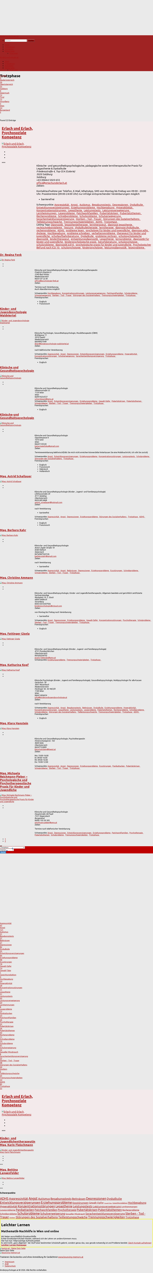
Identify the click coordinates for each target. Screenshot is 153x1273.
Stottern (12, 1217)
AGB (7, 1264)
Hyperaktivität (8, 1206)
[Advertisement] (71, 16)
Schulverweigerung (52, 1213)
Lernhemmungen (129, 1206)
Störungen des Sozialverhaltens (37, 1217)
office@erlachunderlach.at (51, 182)
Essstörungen (80, 1202)
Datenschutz (10, 1266)
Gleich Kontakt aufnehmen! (139, 1243)
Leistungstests (82, 1206)
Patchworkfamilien (46, 1209)
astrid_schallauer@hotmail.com (48, 502)
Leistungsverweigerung (107, 1206)
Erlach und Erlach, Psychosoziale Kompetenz (17, 132)
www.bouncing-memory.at (70, 1257)
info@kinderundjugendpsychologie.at (51, 697)
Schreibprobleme (8, 1214)
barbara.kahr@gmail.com (45, 556)
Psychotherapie (67, 1209)
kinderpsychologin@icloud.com (48, 606)
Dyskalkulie (114, 1198)
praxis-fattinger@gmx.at (45, 658)
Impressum (9, 1262)
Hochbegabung (137, 1202)
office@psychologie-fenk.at (47, 281)
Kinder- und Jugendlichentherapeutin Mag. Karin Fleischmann (17, 1141)
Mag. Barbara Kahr (13, 530)
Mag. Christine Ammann (16, 577)
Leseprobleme (7, 1210)
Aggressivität (18, 1198)
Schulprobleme (28, 1213)
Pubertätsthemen (110, 1209)
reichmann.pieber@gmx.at (46, 822)
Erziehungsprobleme (56, 1202)
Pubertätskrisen (87, 1209)
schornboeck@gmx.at (44, 399)
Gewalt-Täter (108, 1203)
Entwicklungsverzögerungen (20, 1202)
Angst (33, 1198)
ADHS (4, 1198)
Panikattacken (25, 1209)
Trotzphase (10, 47)
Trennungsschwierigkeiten (106, 1217)
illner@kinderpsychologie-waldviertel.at (52, 344)
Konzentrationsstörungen (36, 1206)
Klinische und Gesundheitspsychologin (17, 369)
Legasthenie (64, 1206)
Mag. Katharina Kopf (14, 664)
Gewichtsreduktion (119, 1203)
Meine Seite (10, 51)
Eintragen (14, 53)
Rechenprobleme (130, 1210)
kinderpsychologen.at (9, 36)
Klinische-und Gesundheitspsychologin (17, 416)
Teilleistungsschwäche (73, 1217)
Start (7, 45)
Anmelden (9, 49)
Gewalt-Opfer (96, 1203)
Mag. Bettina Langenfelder (9, 1171)
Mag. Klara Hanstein (14, 723)
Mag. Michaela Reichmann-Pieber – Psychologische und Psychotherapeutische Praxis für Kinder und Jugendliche (15, 782)
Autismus (44, 1198)
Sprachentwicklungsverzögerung (105, 1213)
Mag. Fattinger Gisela (15, 633)
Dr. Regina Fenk (11, 254)
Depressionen (96, 1198)
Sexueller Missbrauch (75, 1214)
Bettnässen (79, 1198)
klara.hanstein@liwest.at (45, 749)
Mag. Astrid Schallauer (16, 476)
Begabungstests (60, 1198)
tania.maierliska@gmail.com (47, 446)
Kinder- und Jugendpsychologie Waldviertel (13, 312)
